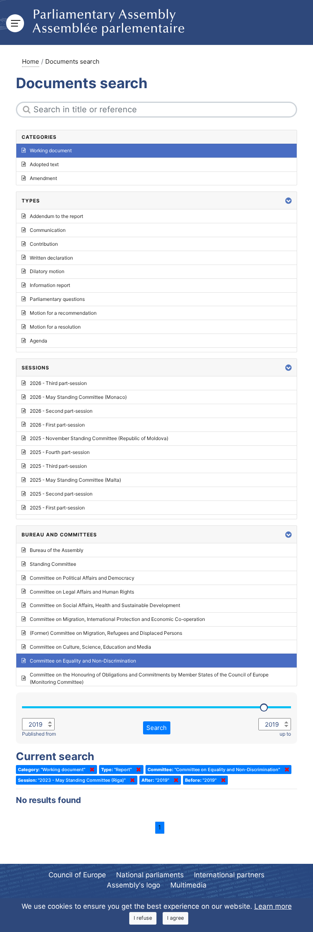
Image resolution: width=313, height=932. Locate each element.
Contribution (44, 244)
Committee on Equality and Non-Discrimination (83, 661)
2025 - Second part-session (61, 494)
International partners (229, 875)
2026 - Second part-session (61, 411)
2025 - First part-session (57, 508)
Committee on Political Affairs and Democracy (82, 578)
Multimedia (188, 885)
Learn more (273, 906)
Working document (51, 150)
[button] (288, 200)
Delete (90, 769)
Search (156, 728)
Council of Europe (77, 875)
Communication (48, 230)
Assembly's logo (133, 885)
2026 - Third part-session (58, 383)
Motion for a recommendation (63, 313)
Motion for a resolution (55, 327)
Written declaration (51, 258)
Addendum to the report (56, 216)
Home (30, 61)
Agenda (38, 341)
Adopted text (44, 164)
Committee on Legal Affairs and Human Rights (82, 592)
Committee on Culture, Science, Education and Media (90, 647)
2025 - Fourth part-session (60, 452)
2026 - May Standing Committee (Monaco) (78, 397)
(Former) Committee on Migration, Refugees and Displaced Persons (106, 633)
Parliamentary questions (57, 299)
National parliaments (150, 875)
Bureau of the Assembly (57, 550)
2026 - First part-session (57, 425)
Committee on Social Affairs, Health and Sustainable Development (105, 605)
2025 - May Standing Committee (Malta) (75, 480)
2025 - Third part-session (58, 466)
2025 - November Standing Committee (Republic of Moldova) (99, 438)
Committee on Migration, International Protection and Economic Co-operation (117, 619)
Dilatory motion (47, 271)
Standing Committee (53, 564)
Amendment (43, 178)
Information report (50, 285)
